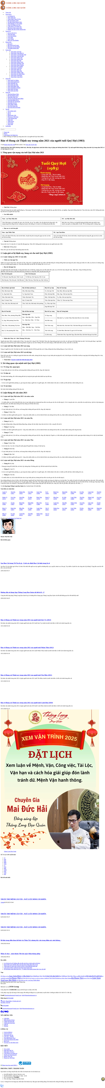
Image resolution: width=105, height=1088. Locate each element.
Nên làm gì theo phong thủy (15, 28)
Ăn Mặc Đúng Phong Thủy (15, 22)
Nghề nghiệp (6, 978)
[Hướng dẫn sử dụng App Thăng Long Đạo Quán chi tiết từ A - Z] (17, 589)
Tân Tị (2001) (47, 509)
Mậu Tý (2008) (4, 514)
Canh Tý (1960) (4, 492)
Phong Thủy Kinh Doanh (52, 978)
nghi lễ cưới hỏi (96, 976)
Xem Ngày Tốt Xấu (16, 51)
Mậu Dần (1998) (21, 509)
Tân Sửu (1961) (13, 492)
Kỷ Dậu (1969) (82, 492)
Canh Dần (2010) (22, 514)
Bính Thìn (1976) (39, 498)
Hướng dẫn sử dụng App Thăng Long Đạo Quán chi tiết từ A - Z (22, 592)
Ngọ (5, 867)
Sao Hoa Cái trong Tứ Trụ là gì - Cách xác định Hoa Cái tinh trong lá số (25, 563)
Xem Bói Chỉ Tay (12, 103)
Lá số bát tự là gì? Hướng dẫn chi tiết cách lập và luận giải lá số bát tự (22, 963)
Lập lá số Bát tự (8, 1032)
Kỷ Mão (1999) (30, 509)
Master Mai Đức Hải (9, 144)
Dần (5, 861)
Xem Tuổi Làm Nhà (13, 90)
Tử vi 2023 (7, 1049)
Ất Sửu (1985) (13, 503)
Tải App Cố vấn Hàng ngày (11, 1042)
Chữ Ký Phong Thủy (88, 978)
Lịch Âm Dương (12, 36)
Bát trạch (10, 44)
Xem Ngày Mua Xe (16, 69)
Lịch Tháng (11, 39)
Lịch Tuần (10, 37)
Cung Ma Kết (19, 980)
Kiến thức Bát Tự (8, 1050)
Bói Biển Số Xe (27, 978)
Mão (5, 862)
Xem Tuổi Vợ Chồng (13, 80)
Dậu (5, 871)
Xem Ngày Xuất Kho (16, 75)
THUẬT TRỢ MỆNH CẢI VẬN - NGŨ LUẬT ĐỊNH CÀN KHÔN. (23, 899)
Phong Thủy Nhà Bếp (41, 976)
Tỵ (4, 865)
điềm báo (80, 976)
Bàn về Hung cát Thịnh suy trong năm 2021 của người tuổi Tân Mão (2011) (26, 675)
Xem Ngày (10, 122)
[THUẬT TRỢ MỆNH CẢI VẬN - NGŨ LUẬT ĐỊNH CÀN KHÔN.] (13, 896)
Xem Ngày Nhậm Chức (17, 72)
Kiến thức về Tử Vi (9, 1052)
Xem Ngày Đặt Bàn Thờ (17, 63)
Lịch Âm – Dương (9, 1036)
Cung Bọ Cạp (26, 980)
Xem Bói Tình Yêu (13, 97)
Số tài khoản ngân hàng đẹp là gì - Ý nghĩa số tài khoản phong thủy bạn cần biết (25, 969)
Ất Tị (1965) (47, 492)
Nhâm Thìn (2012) (39, 514)
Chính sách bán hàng (9, 1023)
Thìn (5, 864)
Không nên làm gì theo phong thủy (17, 29)
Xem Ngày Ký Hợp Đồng (18, 74)
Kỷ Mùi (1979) (64, 498)
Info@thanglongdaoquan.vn (29, 995)
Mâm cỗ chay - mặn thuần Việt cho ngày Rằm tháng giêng (20, 953)
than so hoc (6, 976)
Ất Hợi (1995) (98, 503)
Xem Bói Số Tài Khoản (14, 101)
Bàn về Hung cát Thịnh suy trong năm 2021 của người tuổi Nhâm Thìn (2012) (27, 647)
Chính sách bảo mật (9, 1021)
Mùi (5, 868)
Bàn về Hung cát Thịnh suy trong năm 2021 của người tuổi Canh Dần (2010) (27, 703)
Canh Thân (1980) (73, 498)
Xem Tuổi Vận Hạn (13, 89)
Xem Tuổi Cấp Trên (13, 84)
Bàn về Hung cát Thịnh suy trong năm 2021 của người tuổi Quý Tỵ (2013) (26, 620)
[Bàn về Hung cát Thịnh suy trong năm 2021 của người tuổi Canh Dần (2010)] (17, 699)
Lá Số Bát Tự (11, 16)
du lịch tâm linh (52, 976)
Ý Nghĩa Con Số (34, 978)
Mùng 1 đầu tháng (23, 976)
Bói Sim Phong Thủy (13, 95)
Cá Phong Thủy (15, 978)
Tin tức (7, 109)
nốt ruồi (85, 976)
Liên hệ (6, 1024)
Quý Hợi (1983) (99, 498)
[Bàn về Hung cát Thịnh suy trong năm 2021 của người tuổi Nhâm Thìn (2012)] (17, 644)
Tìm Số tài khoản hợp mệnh (11, 1039)
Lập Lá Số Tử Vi (12, 33)
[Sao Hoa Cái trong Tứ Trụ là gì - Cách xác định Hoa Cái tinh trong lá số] (17, 560)
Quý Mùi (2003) (64, 509)
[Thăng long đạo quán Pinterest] (8, 1012)
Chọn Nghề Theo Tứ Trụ (14, 19)
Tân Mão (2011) (30, 514)
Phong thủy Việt (12, 115)
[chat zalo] (2, 1086)
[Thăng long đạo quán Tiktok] (4, 1012)
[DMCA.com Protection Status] (9, 1065)
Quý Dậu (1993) (82, 503)
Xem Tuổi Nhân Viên (13, 86)
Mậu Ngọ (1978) (55, 498)
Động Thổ (61, 976)
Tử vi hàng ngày (12, 111)
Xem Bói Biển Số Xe (13, 100)
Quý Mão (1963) (30, 492)
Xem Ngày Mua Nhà (16, 71)
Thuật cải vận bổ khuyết (10, 1055)
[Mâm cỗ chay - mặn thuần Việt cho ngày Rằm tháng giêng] (6, 950)
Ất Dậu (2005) (82, 509)
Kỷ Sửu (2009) (13, 514)
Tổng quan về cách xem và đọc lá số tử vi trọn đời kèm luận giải (20, 966)
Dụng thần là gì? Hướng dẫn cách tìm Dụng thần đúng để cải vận (21, 964)
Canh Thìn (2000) (39, 509)
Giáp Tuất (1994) (90, 503)
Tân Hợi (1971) (99, 492)
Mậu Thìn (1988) (39, 503)
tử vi (2, 976)
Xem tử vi (8, 31)
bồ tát (89, 976)
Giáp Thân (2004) (73, 509)
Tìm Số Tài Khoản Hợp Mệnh (15, 98)
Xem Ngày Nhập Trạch (17, 62)
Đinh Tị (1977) (47, 498)
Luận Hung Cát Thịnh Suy (15, 26)
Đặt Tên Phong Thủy (13, 20)
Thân (5, 869)
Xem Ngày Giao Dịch (16, 77)
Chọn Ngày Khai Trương (65, 978)
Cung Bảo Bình (10, 980)
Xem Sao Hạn (11, 34)
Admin (2, 902)
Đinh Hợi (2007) (99, 509)
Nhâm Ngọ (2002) (56, 509)
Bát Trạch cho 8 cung (13, 45)
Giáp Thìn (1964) (39, 492)
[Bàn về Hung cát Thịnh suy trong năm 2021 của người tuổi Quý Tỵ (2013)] (17, 616)
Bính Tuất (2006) (90, 509)
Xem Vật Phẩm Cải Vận (14, 25)
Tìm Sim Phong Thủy (13, 94)
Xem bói (8, 92)
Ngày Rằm (33, 976)
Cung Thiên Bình (35, 980)
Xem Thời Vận (12, 17)
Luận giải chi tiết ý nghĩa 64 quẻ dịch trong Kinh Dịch (18, 967)
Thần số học (11, 121)
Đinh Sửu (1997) (13, 509)
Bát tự (9, 114)
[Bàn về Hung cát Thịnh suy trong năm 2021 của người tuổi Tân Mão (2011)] (17, 672)
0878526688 (10, 998)
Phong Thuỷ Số (8, 1056)
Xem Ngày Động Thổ (16, 57)
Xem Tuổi (10, 124)
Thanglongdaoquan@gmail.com (12, 995)
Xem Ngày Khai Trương (17, 65)
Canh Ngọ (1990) (56, 503)
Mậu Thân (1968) (73, 492)
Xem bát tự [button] (8, 14)
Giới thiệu (8, 126)
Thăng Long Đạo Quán (10, 851)
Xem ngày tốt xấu (8, 1035)
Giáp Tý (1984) (4, 503)
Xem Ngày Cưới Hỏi (16, 68)
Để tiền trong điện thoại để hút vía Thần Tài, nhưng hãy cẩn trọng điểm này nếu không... (31, 940)
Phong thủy (9, 42)
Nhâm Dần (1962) (22, 492)
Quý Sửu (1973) (13, 498)
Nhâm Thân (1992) (74, 503)
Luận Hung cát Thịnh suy (10, 1053)
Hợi (5, 874)
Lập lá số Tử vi (8, 1033)
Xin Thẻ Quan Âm (12, 106)
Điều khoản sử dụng (9, 1020)
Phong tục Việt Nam (13, 117)
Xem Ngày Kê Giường (17, 66)
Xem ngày (8, 50)
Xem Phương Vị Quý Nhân (15, 23)
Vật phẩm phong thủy (13, 48)
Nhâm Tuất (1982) (91, 498)
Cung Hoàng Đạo (12, 118)
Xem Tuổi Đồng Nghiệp (14, 87)
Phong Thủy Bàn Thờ (69, 976)
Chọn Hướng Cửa (42, 978)
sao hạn (76, 976)
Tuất (5, 872)
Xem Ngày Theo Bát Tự (17, 53)
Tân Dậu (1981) (82, 498)
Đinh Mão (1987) (30, 503)
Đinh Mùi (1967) (64, 492)
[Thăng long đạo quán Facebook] (2, 1012)
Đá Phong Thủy (77, 978)
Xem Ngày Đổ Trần (16, 60)
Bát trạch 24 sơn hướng (14, 46)
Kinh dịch (10, 120)
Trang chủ (8, 12)
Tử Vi (9, 112)
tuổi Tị (22, 978)
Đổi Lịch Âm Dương (13, 40)
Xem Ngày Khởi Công (17, 59)
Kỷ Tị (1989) (47, 503)
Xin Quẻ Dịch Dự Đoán (14, 107)
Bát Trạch (6, 1041)
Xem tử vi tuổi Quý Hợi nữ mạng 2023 (21, 359)
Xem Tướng (13, 976)
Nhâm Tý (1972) (4, 498)
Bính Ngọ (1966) (56, 492)
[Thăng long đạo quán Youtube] (6, 1012)
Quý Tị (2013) (47, 514)
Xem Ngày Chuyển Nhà (17, 56)
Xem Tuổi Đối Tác (12, 83)
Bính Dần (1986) (21, 503)
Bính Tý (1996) (4, 509)
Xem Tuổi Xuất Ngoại (13, 82)
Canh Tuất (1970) (90, 492)
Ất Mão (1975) (30, 498)
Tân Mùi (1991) (64, 503)
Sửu (5, 859)
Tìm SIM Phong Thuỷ (10, 1038)
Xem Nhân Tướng (12, 104)
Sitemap (6, 1026)
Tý (4, 858)
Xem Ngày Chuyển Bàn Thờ (18, 54)
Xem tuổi (8, 78)
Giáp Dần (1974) (21, 498)
